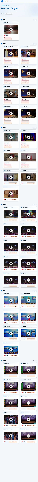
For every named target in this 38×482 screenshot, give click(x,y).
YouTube (6, 35)
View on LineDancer (8, 37)
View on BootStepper (8, 146)
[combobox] (9, 14)
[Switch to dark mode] (34, 1)
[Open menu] (36, 1)
